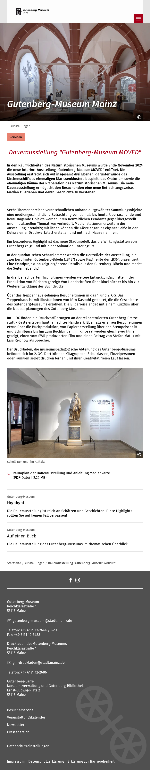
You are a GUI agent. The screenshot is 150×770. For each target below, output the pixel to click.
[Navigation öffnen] (138, 18)
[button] (16, 137)
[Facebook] (70, 579)
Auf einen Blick (21, 536)
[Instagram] (77, 579)
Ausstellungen (20, 126)
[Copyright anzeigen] (138, 117)
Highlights (16, 502)
